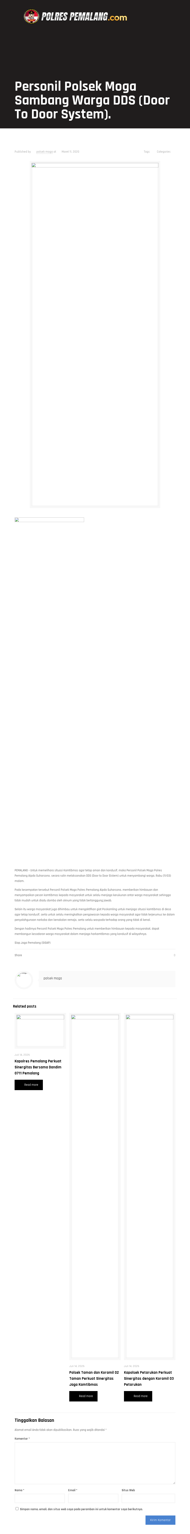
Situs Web (128, 1490)
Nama (19, 1490)
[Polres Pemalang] (76, 16)
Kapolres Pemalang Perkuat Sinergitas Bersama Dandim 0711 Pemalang (38, 1067)
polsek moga (44, 152)
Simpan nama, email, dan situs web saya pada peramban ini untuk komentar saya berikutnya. (81, 1509)
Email (72, 1490)
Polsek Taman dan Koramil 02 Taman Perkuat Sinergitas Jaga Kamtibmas (94, 1378)
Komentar (22, 1439)
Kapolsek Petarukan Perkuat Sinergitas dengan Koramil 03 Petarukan (149, 1378)
